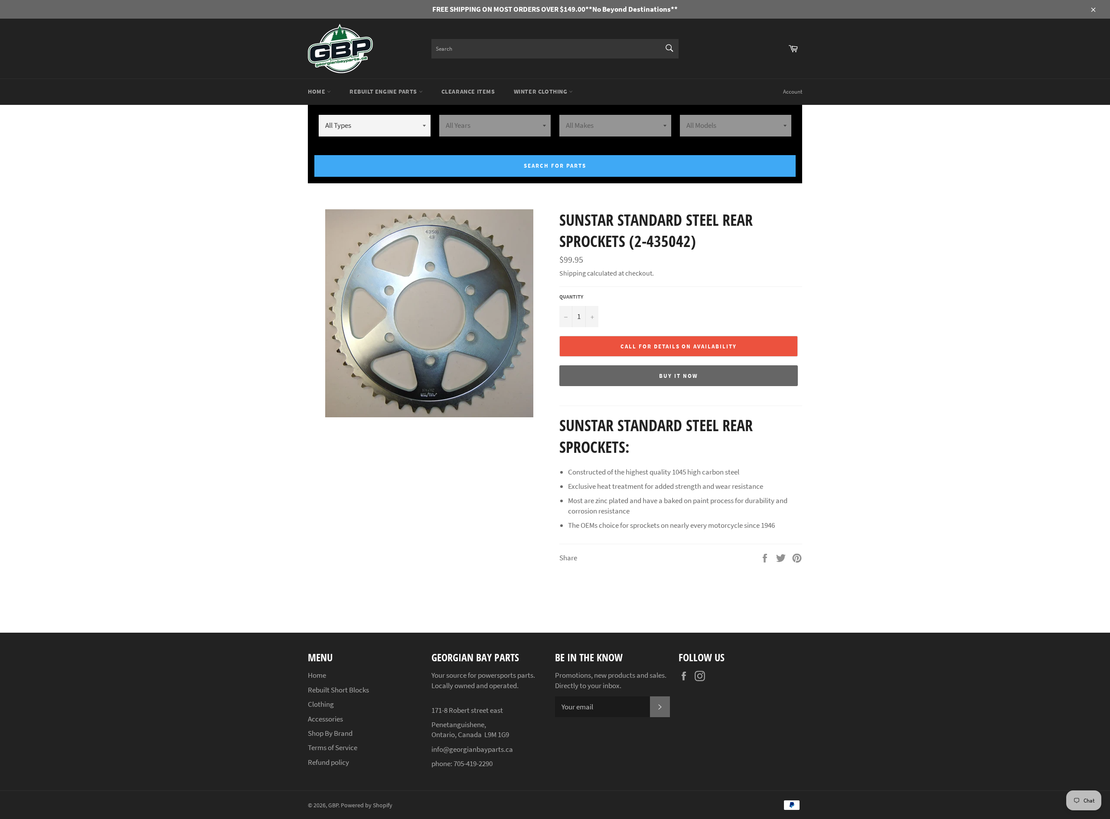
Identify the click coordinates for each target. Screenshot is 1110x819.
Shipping (572, 273)
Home (317, 91)
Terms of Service (332, 747)
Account (792, 91)
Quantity (571, 296)
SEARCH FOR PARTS (555, 165)
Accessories (325, 719)
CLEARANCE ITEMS (468, 91)
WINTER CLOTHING (541, 91)
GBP (333, 805)
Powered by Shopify (366, 805)
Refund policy (328, 762)
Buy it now (678, 376)
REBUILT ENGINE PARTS (384, 91)
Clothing (321, 704)
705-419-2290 (473, 763)
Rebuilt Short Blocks (338, 690)
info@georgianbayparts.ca (472, 749)
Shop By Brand (330, 733)
